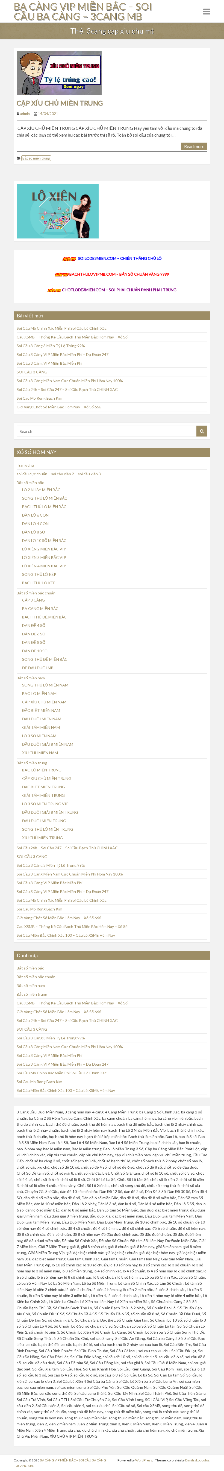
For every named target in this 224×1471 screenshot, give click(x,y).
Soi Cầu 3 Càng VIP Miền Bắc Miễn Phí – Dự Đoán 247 (62, 354)
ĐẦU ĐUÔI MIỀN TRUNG (44, 820)
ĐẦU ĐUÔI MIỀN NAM (41, 719)
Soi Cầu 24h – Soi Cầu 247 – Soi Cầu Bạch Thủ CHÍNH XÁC (67, 389)
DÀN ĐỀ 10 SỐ (35, 650)
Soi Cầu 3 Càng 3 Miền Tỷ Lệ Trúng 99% (51, 345)
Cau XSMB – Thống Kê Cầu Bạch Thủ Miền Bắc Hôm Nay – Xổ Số (72, 337)
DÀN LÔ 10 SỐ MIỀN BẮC (44, 540)
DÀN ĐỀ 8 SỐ (33, 642)
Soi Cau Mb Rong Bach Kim (39, 398)
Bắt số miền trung (36, 158)
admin (25, 113)
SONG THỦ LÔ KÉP (39, 574)
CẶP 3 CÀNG (33, 600)
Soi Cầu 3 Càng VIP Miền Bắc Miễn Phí (49, 363)
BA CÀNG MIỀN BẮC (40, 608)
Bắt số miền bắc (30, 482)
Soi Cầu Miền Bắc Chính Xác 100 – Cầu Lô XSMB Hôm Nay (66, 935)
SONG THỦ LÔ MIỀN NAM (45, 685)
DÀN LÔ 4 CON (35, 523)
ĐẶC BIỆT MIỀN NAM (41, 710)
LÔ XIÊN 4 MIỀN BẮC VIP (44, 566)
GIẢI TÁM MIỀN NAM (41, 727)
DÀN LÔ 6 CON (35, 515)
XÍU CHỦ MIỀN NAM (40, 752)
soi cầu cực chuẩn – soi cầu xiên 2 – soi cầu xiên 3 (59, 473)
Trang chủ (25, 465)
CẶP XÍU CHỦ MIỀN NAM (44, 702)
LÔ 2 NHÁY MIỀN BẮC (41, 489)
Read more (194, 146)
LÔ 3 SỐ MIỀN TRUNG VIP (45, 803)
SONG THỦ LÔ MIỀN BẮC (44, 498)
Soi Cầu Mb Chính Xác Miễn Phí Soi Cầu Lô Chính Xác (62, 328)
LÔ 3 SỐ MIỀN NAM (39, 735)
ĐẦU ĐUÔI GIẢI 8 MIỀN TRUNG (50, 812)
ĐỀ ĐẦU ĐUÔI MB (38, 667)
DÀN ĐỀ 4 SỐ (33, 625)
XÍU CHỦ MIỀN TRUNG (42, 837)
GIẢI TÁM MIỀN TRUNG (43, 795)
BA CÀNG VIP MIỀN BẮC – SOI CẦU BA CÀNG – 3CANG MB (83, 11)
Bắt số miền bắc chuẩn (36, 593)
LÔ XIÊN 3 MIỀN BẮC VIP (44, 557)
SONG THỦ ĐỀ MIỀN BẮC (44, 659)
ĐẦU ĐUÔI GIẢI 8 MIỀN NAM (47, 744)
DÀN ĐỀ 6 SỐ (33, 634)
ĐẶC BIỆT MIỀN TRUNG (43, 787)
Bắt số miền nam (31, 678)
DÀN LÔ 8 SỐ (33, 532)
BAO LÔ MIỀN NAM (39, 693)
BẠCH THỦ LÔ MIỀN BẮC (44, 506)
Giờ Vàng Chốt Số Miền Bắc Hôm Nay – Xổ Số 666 (59, 407)
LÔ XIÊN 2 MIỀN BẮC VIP (44, 549)
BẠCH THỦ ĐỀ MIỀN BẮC (44, 617)
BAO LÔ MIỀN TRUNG (41, 770)
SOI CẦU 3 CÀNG (32, 372)
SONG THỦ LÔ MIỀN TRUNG (47, 829)
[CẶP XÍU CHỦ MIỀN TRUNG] (59, 72)
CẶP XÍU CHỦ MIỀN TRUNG (60, 103)
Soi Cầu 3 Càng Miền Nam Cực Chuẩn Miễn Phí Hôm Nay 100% (70, 380)
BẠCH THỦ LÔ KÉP (38, 582)
